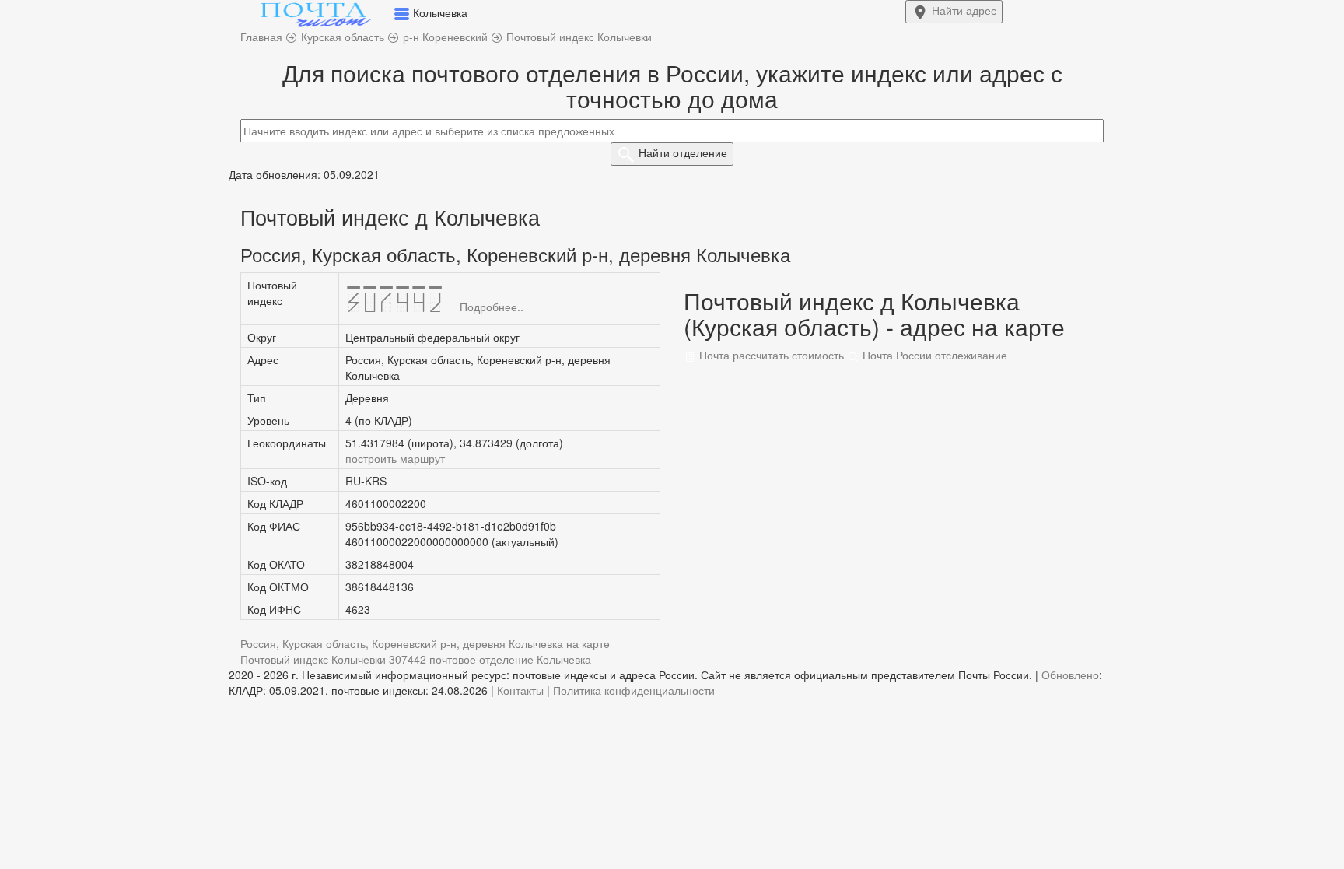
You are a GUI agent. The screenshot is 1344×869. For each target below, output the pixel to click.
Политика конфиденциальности (634, 690)
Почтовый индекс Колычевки (313, 659)
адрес (964, 10)
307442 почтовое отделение (461, 659)
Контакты (520, 690)
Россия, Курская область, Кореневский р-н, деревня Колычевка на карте (425, 643)
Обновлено (1070, 674)
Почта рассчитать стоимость (770, 355)
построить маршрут (395, 458)
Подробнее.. (491, 306)
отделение (683, 152)
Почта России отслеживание (933, 355)
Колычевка (564, 659)
